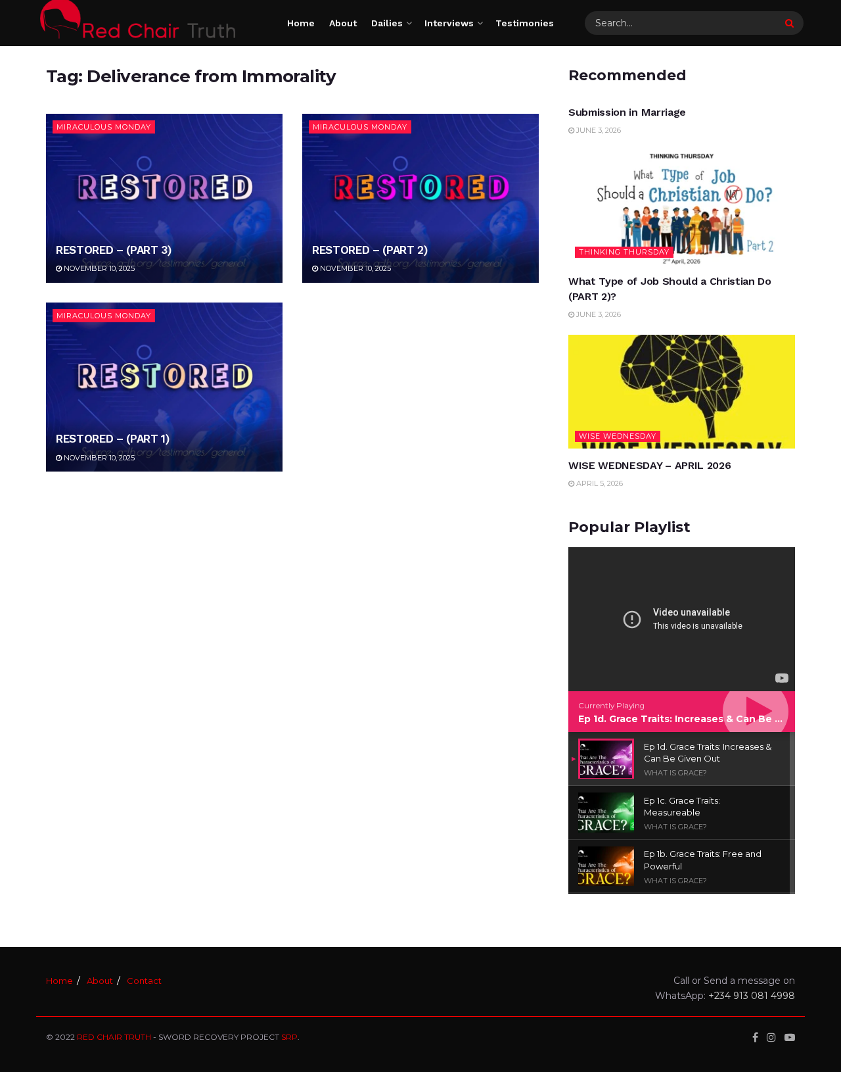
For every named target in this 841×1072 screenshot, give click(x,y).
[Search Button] (791, 23)
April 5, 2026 (598, 483)
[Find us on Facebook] (755, 1037)
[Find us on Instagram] (771, 1037)
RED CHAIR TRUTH (114, 1037)
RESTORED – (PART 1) (113, 438)
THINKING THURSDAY (624, 251)
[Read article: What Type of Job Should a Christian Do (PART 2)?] (681, 208)
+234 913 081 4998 (751, 996)
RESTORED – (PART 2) (370, 249)
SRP (289, 1037)
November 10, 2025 (98, 268)
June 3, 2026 (597, 130)
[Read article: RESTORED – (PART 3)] (164, 198)
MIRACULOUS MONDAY (104, 127)
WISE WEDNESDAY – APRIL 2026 (649, 465)
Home (301, 23)
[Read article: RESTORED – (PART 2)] (420, 198)
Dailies (387, 23)
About (343, 23)
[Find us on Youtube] (789, 1037)
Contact (144, 980)
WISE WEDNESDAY (617, 436)
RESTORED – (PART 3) (113, 249)
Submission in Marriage (627, 112)
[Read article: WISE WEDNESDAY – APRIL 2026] (681, 392)
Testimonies (524, 23)
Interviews (449, 23)
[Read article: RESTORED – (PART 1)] (164, 387)
